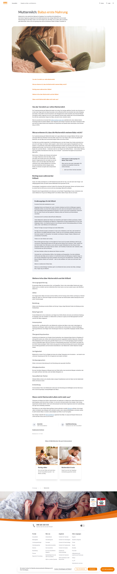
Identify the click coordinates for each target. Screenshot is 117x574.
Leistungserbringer (36, 542)
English (74, 537)
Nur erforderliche (80, 569)
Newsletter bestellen (51, 545)
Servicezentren (49, 548)
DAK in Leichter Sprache (51, 559)
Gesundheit (35, 537)
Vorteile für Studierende (64, 545)
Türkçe (73, 557)
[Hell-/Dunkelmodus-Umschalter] (82, 526)
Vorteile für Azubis (63, 548)
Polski (73, 542)
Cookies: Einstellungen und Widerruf (63, 569)
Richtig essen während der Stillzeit (41, 89)
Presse (34, 553)
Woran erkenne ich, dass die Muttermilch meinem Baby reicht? (49, 84)
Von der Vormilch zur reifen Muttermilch (43, 79)
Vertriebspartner (36, 545)
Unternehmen (49, 537)
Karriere (34, 548)
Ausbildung (35, 550)
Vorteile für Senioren (64, 555)
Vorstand (48, 542)
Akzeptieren (92, 569)
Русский (74, 550)
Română (74, 548)
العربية (73, 560)
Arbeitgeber (35, 539)
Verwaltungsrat (49, 539)
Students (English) (76, 539)
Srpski (73, 545)
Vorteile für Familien (63, 537)
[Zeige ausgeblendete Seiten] (40, 488)
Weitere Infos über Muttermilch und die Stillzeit (45, 94)
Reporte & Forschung (37, 556)
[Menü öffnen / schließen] (113, 3)
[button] (5, 3)
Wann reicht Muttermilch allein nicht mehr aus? (45, 99)
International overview (77, 563)
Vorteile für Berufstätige (64, 542)
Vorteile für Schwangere (64, 539)
